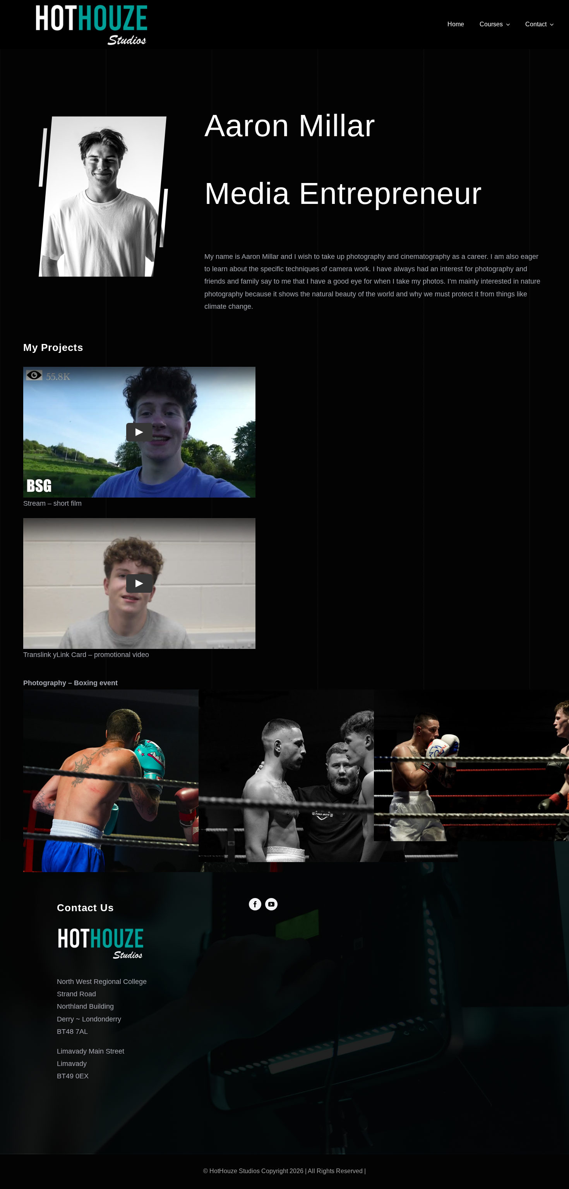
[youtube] (271, 904)
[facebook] (255, 904)
